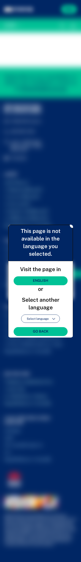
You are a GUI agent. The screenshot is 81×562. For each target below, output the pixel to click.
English (40, 281)
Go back (40, 331)
